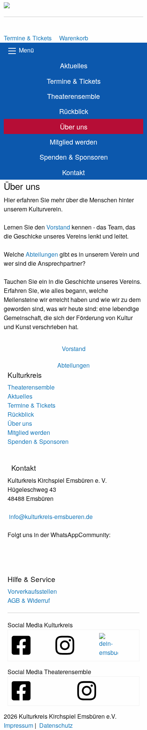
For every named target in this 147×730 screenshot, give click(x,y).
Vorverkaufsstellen (32, 591)
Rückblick (73, 111)
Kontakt (73, 172)
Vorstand (58, 227)
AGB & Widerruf (29, 600)
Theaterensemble (73, 96)
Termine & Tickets (74, 81)
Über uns (73, 126)
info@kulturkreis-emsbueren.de (51, 516)
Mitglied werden (73, 141)
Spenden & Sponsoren (74, 157)
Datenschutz (56, 725)
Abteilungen (42, 254)
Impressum (18, 725)
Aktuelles (73, 65)
